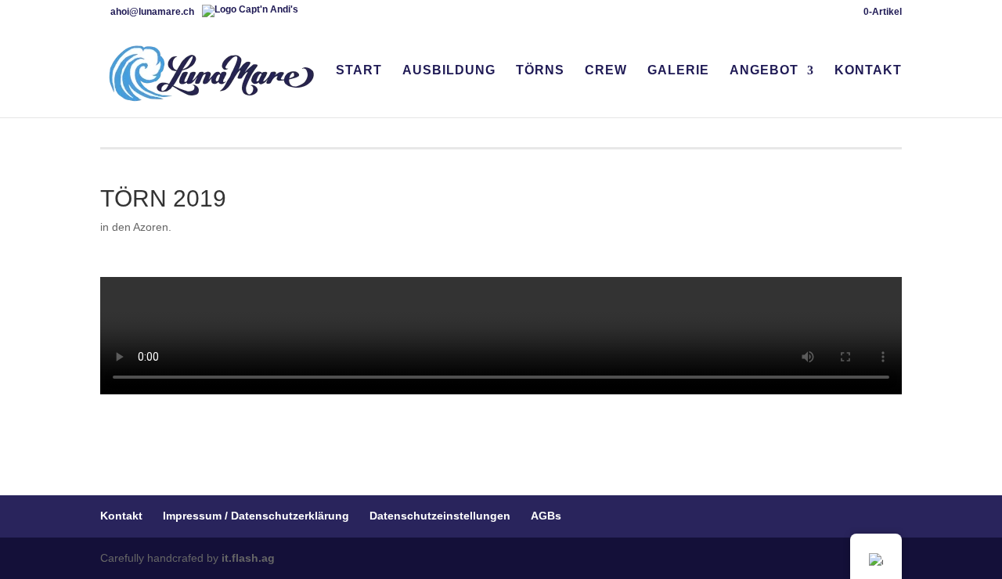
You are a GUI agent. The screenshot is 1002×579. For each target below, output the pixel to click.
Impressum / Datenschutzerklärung (256, 515)
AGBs (546, 515)
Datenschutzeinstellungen (439, 515)
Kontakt (868, 71)
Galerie (678, 71)
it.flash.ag (248, 558)
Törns (540, 71)
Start (359, 71)
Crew (606, 71)
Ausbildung (449, 71)
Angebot (764, 71)
